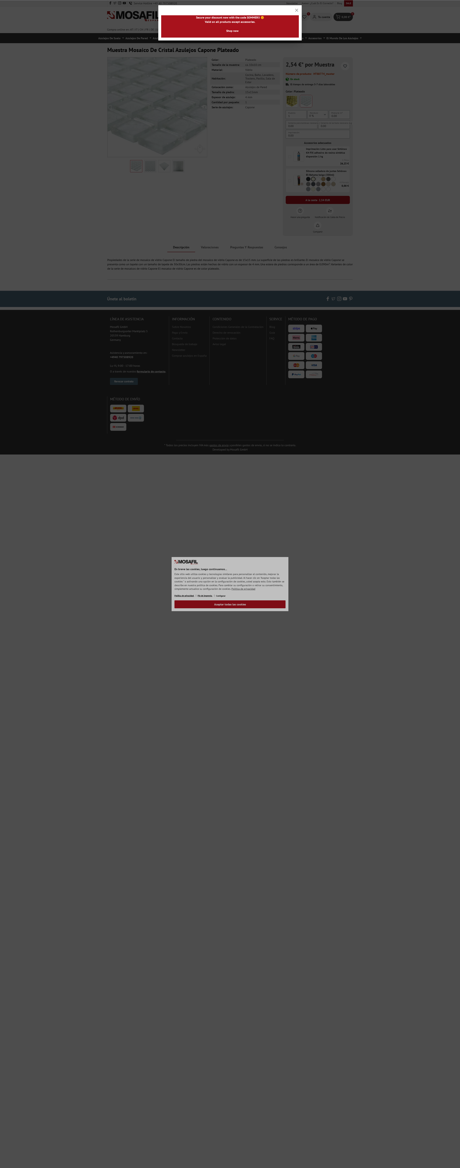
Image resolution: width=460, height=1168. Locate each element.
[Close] (297, 10)
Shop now (232, 31)
